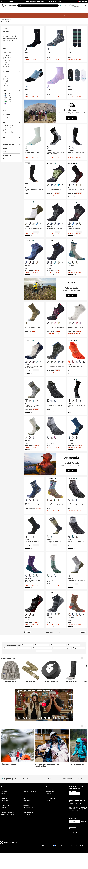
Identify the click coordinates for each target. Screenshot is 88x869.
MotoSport (48, 793)
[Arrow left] (82, 658)
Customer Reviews (8, 159)
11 (61, 632)
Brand (4, 48)
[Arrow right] (86, 658)
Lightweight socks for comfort (59, 645)
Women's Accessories (6, 19)
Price (4, 137)
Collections (25, 809)
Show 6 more (6, 106)
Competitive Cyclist (50, 789)
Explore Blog (26, 793)
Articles (25, 796)
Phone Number (72, 818)
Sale (4, 122)
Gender (5, 111)
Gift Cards (3, 809)
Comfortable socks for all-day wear (63, 648)
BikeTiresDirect (49, 796)
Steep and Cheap (50, 791)
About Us (25, 786)
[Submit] (18, 5)
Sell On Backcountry (28, 807)
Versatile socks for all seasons (45, 651)
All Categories (26, 814)
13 (63, 632)
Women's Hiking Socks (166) (9, 35)
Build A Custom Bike (5, 803)
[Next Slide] (74, 1)
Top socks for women (27, 645)
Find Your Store (83, 1)
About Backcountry (27, 789)
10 (59, 632)
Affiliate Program (27, 803)
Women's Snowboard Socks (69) (10, 42)
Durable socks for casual (74, 645)
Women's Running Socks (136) (10, 38)
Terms (77, 815)
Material (5, 151)
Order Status (4, 793)
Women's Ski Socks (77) (8, 40)
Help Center (3, 789)
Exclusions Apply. (72, 808)
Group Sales (3, 807)
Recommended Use (8, 144)
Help (2, 786)
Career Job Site (26, 798)
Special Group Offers (28, 812)
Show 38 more (6, 66)
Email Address (72, 791)
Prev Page (28, 632)
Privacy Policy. (81, 815)
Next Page (83, 632)
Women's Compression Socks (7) (10, 43)
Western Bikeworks (50, 798)
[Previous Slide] (14, 1)
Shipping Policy (4, 800)
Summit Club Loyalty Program (30, 791)
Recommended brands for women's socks (43, 648)
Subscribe (83, 794)
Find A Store (4, 791)
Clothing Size (6, 71)
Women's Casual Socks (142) (9, 36)
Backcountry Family (51, 786)
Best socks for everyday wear (42, 645)
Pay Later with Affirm (6, 805)
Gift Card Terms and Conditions (8, 812)
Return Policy (4, 796)
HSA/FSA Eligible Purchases (7, 814)
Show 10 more (6, 85)
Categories (6, 31)
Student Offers (26, 805)
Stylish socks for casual (79, 648)
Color (4, 90)
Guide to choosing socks (25, 648)
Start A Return (4, 798)
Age (4, 141)
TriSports (48, 800)
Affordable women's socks (10, 648)
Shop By (5, 148)
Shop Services (26, 800)
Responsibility (7, 155)
